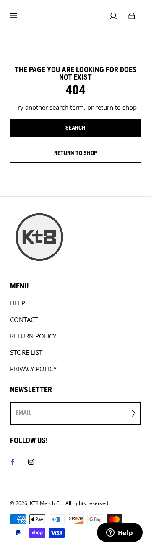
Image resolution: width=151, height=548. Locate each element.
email (23, 413)
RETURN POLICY (33, 336)
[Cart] (131, 16)
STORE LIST (26, 352)
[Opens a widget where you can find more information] (119, 533)
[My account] (113, 16)
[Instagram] (31, 462)
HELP (17, 303)
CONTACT (24, 319)
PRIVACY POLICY (33, 368)
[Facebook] (12, 462)
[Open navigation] (19, 16)
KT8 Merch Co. (47, 503)
